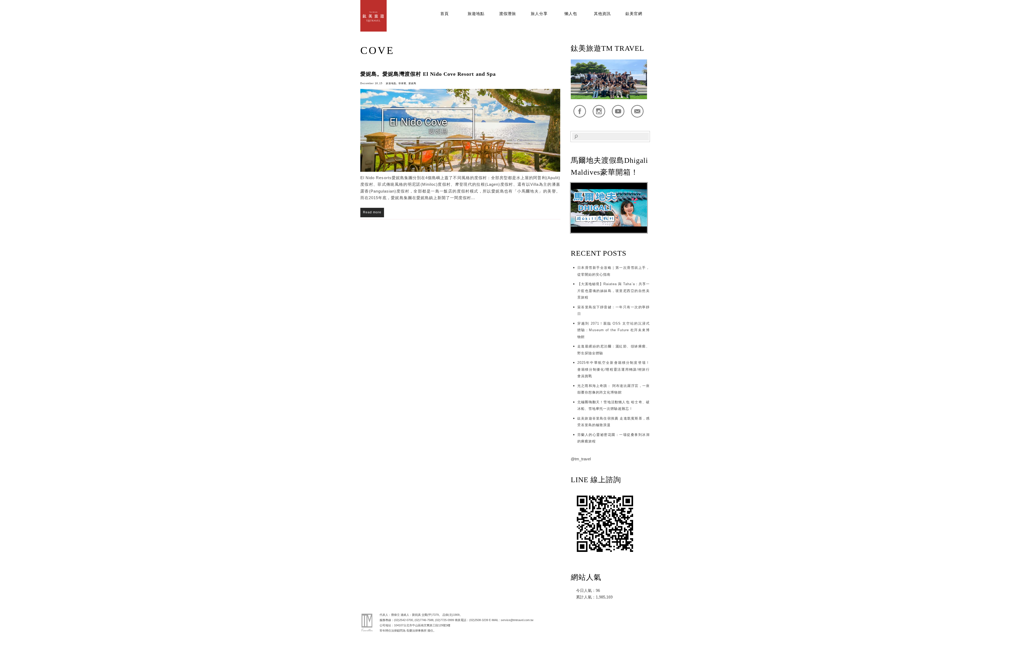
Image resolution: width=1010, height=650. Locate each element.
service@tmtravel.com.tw (517, 620)
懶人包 (570, 14)
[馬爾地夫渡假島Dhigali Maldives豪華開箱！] (609, 232)
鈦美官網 (633, 14)
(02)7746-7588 (424, 620)
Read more (372, 212)
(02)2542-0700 (403, 620)
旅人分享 (539, 14)
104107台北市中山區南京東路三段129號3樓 (422, 625)
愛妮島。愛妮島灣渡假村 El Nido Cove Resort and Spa (428, 74)
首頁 (444, 14)
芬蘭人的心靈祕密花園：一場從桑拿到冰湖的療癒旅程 (613, 438)
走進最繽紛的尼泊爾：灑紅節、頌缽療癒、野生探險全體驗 (613, 349)
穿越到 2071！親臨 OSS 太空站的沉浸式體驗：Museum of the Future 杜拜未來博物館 (613, 330)
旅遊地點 (476, 14)
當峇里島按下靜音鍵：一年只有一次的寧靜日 (613, 310)
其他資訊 (602, 14)
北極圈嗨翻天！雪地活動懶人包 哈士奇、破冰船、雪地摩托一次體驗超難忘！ (613, 405)
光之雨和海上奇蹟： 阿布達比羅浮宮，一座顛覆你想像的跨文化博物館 (613, 389)
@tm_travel (581, 459)
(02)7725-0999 (444, 620)
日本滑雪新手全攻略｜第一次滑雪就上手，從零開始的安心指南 (613, 271)
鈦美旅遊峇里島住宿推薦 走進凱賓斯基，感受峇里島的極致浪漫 (613, 421)
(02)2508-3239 (478, 620)
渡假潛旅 (507, 14)
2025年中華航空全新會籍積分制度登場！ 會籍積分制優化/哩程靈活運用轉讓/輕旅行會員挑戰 (613, 369)
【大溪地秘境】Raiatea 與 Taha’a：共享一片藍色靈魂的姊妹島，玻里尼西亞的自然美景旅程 (613, 290)
